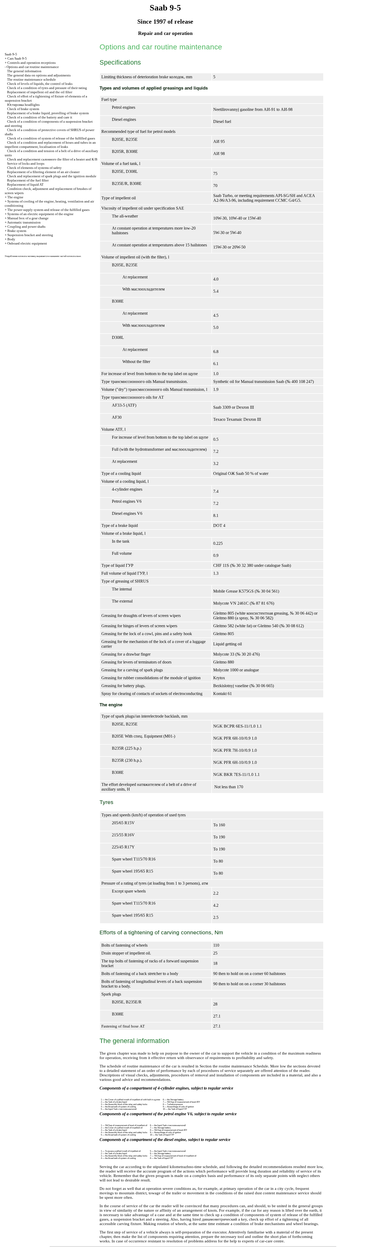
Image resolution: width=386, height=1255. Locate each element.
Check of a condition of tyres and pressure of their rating (47, 88)
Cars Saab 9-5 (17, 58)
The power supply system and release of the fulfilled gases (48, 210)
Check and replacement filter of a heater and (52, 159)
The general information (24, 71)
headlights (23, 105)
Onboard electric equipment (27, 243)
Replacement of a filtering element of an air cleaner (43, 172)
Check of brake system (23, 109)
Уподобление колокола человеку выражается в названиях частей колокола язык (43, 256)
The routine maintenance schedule (31, 79)
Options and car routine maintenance (33, 67)
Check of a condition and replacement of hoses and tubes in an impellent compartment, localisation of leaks (50, 145)
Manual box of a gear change (28, 218)
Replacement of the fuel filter (28, 180)
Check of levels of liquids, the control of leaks (39, 84)
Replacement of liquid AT (25, 184)
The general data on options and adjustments (39, 75)
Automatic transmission (24, 222)
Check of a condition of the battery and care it (39, 117)
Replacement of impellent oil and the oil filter (39, 92)
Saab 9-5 (11, 54)
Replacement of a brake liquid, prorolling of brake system (48, 113)
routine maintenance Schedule (243, 1066)
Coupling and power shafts (26, 227)
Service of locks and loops (25, 163)
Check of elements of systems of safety (34, 168)
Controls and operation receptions (31, 63)
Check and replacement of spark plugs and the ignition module (51, 176)
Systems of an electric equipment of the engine (40, 214)
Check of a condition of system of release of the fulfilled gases (51, 138)
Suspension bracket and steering (30, 235)
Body (11, 239)
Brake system (16, 231)
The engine (15, 197)
